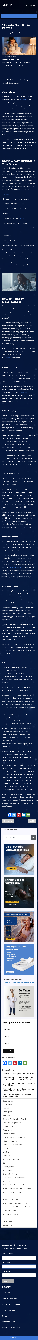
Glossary (5, 1316)
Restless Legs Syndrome (12, 1123)
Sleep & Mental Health (11, 1159)
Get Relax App (10, 16)
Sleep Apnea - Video (10, 1214)
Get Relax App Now (9, 1299)
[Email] (28, 815)
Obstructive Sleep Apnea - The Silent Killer (18, 1074)
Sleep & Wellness (9, 1134)
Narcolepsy (7, 1115)
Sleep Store (6, 1293)
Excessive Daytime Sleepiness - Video (17, 1189)
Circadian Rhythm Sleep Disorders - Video (18, 1207)
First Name (7, 1036)
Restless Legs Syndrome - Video (15, 1203)
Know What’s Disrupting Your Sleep (15, 80)
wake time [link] (24, 392)
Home (4, 31)
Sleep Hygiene (8, 1167)
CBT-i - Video (7, 1221)
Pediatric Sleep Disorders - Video (15, 1185)
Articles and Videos (31, 16)
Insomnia (12, 31)
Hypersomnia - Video (10, 1200)
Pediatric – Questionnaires (12, 1145)
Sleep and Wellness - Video (13, 1192)
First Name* (6, 1262)
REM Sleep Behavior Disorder (14, 1178)
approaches (26, 341)
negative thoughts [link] (17, 567)
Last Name (7, 1043)
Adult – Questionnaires (11, 1141)
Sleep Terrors (7, 1181)
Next (31, 821)
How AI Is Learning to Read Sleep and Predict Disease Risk (17, 1095)
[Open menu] (34, 5)
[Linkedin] (24, 815)
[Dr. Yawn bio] (28, 6)
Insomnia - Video (9, 1218)
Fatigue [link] (6, 194)
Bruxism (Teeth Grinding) (12, 1174)
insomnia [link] (23, 100)
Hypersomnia (8, 1126)
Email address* (7, 1254)
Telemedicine (20, 16)
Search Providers (8, 1310)
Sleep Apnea (7, 1112)
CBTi (4, 1163)
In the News (7, 1104)
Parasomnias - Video (10, 1196)
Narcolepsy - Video (10, 1211)
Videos (5, 1148)
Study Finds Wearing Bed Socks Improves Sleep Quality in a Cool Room (18, 1090)
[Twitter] (14, 815)
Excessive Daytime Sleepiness (14, 1137)
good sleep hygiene (17, 338)
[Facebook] (10, 815)
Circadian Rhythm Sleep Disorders (15, 1119)
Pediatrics (6, 1156)
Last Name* (6, 1271)
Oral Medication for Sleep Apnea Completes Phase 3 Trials (19, 1084)
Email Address (9, 1029)
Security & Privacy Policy (11, 1328)
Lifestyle (6, 1152)
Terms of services (8, 1322)
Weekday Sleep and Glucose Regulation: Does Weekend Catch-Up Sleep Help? (18, 1078)
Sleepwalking (7, 1170)
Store (3, 16)
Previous (8, 821)
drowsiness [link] (22, 218)
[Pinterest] (19, 815)
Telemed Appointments (11, 1304)
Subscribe (8, 1281)
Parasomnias (7, 1130)
